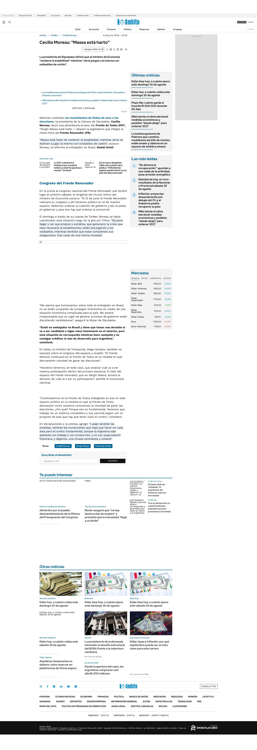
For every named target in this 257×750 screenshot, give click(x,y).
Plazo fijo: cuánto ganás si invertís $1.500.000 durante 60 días (149, 106)
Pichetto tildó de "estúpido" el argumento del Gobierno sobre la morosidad (157, 490)
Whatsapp (76, 686)
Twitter (40, 686)
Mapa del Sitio (47, 706)
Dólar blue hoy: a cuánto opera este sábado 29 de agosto (149, 603)
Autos (146, 701)
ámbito (42, 35)
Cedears (167, 278)
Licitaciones (180, 706)
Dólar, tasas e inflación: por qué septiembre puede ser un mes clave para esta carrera (149, 645)
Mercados (159, 696)
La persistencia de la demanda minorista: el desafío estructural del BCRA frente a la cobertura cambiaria (105, 647)
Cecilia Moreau (70, 35)
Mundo (60, 701)
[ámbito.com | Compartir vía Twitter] (114, 49)
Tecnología (185, 701)
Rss (199, 701)
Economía (94, 29)
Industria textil (83, 15)
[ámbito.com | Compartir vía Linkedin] (118, 49)
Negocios (144, 29)
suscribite (242, 22)
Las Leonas (55, 15)
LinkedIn (61, 686)
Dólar (78, 29)
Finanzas (111, 29)
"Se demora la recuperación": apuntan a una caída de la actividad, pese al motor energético (154, 169)
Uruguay (177, 29)
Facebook (47, 686)
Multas (163, 706)
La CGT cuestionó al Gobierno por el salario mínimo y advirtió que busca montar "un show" (68, 166)
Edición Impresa (96, 701)
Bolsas (144, 278)
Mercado (68, 15)
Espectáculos (164, 701)
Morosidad (41, 15)
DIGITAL (98, 715)
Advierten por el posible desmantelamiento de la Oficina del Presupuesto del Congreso (59, 514)
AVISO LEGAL (118, 706)
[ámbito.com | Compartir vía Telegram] (121, 49)
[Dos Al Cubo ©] (204, 728)
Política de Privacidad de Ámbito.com (84, 706)
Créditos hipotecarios (102, 15)
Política (127, 29)
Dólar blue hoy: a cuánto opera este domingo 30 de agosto (150, 83)
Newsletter (250, 29)
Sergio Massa (82, 446)
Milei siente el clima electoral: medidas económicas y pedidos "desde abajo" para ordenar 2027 (149, 121)
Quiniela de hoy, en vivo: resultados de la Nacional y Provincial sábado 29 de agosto (154, 184)
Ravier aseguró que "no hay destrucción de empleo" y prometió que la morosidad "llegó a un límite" (106, 515)
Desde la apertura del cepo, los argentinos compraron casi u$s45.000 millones (104, 670)
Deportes (76, 701)
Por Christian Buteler (93, 656)
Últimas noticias (65, 696)
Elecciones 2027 (25, 15)
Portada (44, 696)
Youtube (68, 686)
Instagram (54, 686)
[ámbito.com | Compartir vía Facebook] (111, 49)
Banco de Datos (138, 696)
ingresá (251, 22)
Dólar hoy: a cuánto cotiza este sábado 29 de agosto (58, 643)
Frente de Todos (103, 446)
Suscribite (113, 461)
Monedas (135, 278)
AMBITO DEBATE (154, 715)
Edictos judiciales (142, 706)
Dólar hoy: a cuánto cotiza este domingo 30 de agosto (150, 93)
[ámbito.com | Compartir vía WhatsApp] (107, 49)
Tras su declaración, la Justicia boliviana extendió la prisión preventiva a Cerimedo (159, 507)
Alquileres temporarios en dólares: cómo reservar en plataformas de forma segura (58, 664)
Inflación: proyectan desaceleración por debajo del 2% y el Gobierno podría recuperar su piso (151, 200)
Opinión (161, 29)
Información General (124, 701)
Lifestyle (208, 696)
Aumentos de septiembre (126, 15)
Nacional (45, 701)
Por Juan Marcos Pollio (139, 674)
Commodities (155, 278)
